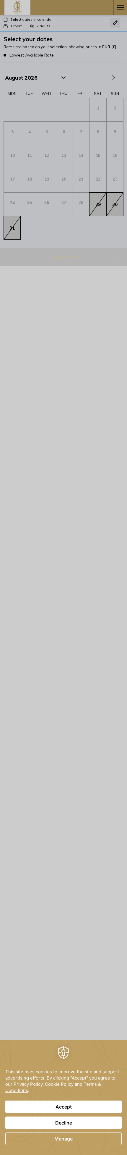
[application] (63, 1097)
